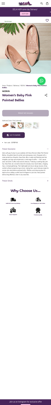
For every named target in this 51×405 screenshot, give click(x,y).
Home (4, 85)
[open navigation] (3, 3)
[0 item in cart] (47, 3)
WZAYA (23, 85)
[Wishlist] (47, 20)
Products (9, 85)
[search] (41, 3)
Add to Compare (15, 135)
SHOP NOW (25, 12)
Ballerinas (16, 85)
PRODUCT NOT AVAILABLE (25, 113)
